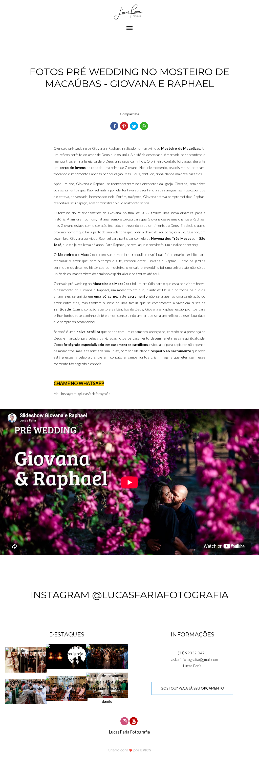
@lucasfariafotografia (94, 393)
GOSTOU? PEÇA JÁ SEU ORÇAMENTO (192, 688)
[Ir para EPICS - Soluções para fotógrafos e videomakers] (129, 750)
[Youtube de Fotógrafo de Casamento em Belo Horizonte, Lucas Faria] (134, 720)
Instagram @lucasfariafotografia (129, 595)
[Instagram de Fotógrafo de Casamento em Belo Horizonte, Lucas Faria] (125, 720)
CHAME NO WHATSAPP (79, 383)
